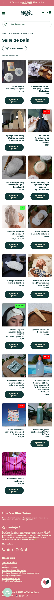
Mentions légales (9, 568)
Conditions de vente (11, 578)
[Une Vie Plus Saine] (27, 14)
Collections (15, 33)
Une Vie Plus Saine (30, 592)
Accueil (5, 33)
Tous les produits (9, 562)
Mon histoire (7, 544)
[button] (49, 14)
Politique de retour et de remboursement (20, 573)
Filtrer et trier (16, 49)
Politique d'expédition (12, 576)
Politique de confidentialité (14, 570)
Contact (5, 565)
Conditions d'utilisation (12, 581)
